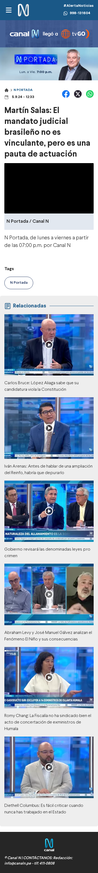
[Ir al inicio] (23, 10)
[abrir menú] (8, 10)
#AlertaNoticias (78, 6)
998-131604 (80, 13)
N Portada (23, 90)
